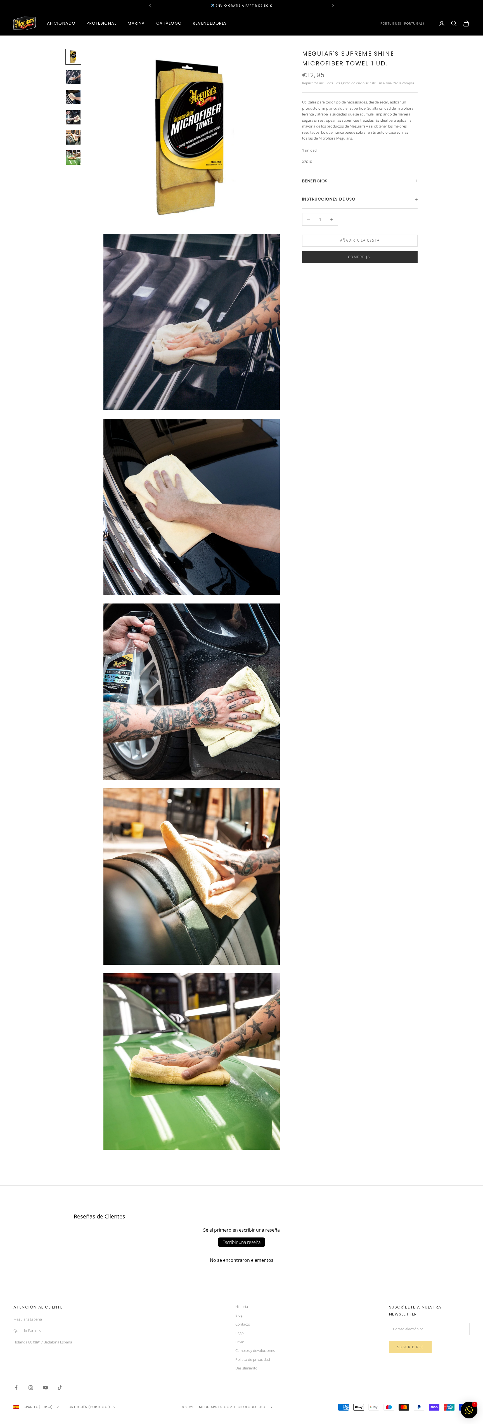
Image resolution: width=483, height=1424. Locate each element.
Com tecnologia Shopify (248, 1407)
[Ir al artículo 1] (73, 57)
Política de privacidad (252, 1359)
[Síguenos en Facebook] (16, 1387)
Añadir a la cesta (360, 240)
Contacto (242, 1324)
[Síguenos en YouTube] (45, 1387)
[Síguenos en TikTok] (60, 1387)
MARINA (136, 23)
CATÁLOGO (169, 23)
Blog (239, 1315)
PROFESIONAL (102, 23)
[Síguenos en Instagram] (31, 1387)
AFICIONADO (61, 23)
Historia (241, 1306)
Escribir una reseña (241, 1242)
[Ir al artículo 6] (73, 157)
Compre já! (360, 256)
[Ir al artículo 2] (73, 77)
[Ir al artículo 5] (73, 137)
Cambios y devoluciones (255, 1350)
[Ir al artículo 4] (73, 117)
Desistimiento (246, 1368)
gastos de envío (352, 83)
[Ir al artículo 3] (73, 97)
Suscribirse (410, 1347)
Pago (239, 1332)
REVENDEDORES (210, 23)
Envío (239, 1341)
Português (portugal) (402, 23)
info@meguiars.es (230, 5)
